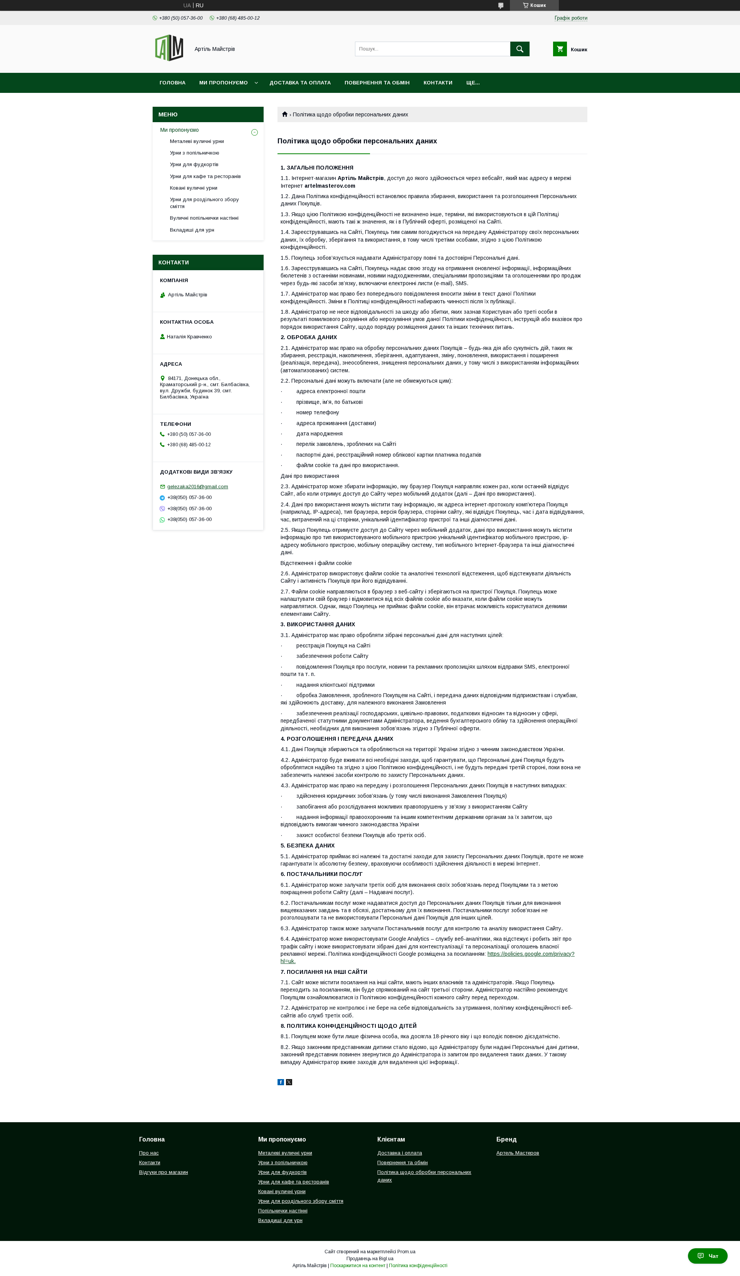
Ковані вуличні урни (193, 188)
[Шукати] (520, 49)
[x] (289, 1083)
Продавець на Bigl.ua (370, 1258)
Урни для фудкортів (194, 164)
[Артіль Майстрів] (169, 63)
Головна (172, 83)
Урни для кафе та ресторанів (205, 176)
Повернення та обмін (377, 83)
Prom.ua (406, 1251)
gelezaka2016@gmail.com (197, 486)
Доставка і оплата (399, 1153)
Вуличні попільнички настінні (204, 218)
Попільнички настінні (283, 1211)
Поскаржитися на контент (357, 1265)
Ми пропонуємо (223, 83)
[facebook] (281, 1083)
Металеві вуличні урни (197, 141)
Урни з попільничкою (194, 153)
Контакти (438, 83)
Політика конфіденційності (418, 1265)
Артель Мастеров (517, 1153)
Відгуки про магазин (163, 1172)
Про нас (149, 1153)
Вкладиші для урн (192, 230)
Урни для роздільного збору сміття (204, 203)
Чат (713, 1256)
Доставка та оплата (300, 83)
